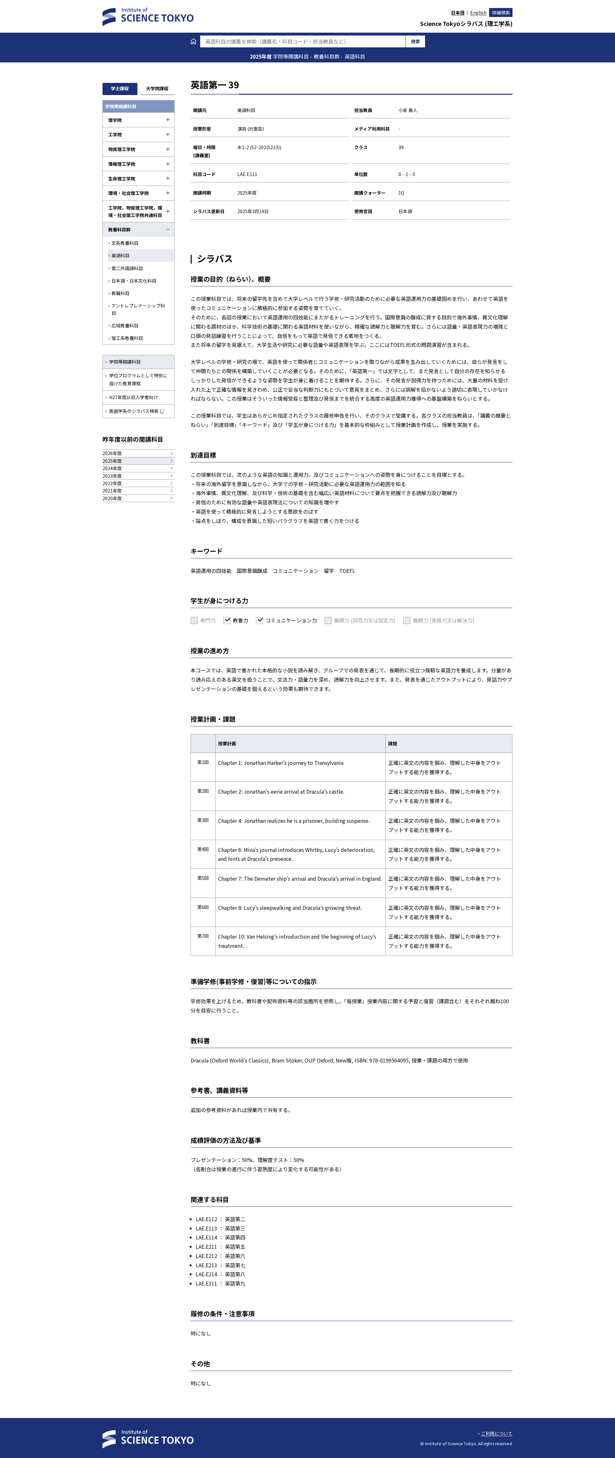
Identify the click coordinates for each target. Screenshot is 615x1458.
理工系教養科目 (127, 338)
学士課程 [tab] (120, 88)
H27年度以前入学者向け (133, 397)
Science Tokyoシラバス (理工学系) (466, 23)
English (478, 12)
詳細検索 (501, 12)
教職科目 (120, 293)
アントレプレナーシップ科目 (138, 309)
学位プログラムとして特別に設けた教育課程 (138, 379)
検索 (415, 41)
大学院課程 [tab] (157, 88)
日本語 (457, 12)
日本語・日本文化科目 (133, 280)
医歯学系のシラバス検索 (134, 411)
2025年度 (261, 56)
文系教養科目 (124, 243)
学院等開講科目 (125, 361)
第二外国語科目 (127, 268)
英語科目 (120, 255)
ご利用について (496, 1433)
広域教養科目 (124, 325)
